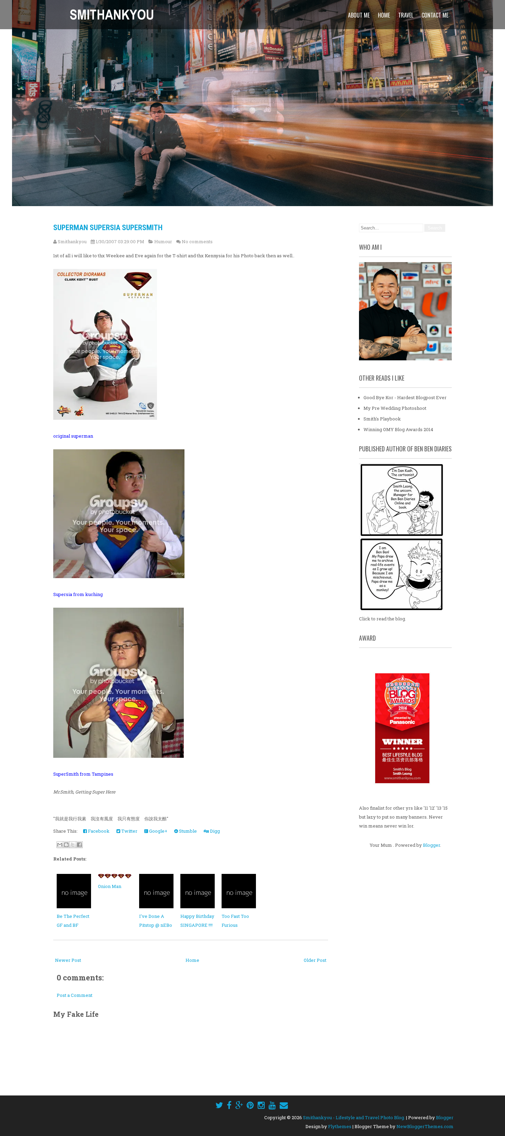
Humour (163, 241)
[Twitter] (219, 1105)
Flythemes (339, 1126)
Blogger (431, 845)
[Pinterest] (250, 1105)
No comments (197, 241)
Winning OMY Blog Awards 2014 (398, 429)
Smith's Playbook (382, 419)
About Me (359, 15)
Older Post (315, 960)
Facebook (98, 831)
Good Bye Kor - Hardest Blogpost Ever (405, 397)
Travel (405, 15)
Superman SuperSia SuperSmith (107, 227)
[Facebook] (229, 1105)
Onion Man (109, 886)
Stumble (187, 831)
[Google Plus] (239, 1105)
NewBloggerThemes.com (424, 1126)
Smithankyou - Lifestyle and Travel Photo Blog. (354, 1117)
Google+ (157, 831)
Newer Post (68, 960)
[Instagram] (261, 1105)
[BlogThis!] (66, 844)
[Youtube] (272, 1105)
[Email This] (59, 844)
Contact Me (435, 15)
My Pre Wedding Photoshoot (394, 408)
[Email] (284, 1105)
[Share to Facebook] (79, 844)
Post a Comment (74, 995)
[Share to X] (72, 844)
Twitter (128, 831)
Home (384, 15)
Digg (214, 831)
